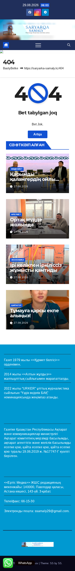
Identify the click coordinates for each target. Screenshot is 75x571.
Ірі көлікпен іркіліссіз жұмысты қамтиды (35, 267)
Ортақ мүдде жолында (26, 222)
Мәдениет (16, 169)
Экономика (17, 260)
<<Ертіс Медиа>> (17, 482)
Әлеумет (16, 214)
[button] (68, 45)
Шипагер (16, 305)
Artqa (37, 134)
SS (60, 563)
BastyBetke (10, 68)
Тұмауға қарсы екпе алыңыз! (34, 313)
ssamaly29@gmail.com (52, 511)
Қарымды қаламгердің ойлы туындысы (32, 179)
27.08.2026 (21, 186)
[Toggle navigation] (38, 45)
